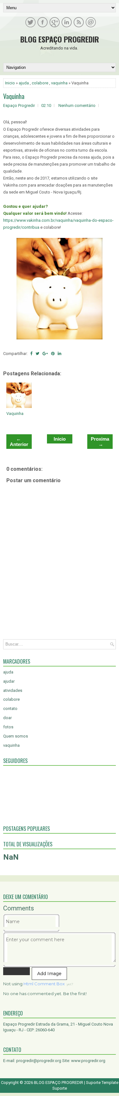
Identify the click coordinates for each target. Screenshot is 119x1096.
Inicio (10, 83)
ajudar (9, 681)
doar (7, 717)
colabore (40, 83)
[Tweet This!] (37, 353)
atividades (12, 690)
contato (10, 708)
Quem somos (15, 736)
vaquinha (59, 83)
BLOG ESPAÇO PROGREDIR (59, 39)
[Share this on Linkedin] (59, 353)
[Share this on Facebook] (31, 353)
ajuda (24, 83)
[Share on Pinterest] (53, 353)
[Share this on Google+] (45, 353)
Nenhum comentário (77, 105)
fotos (8, 727)
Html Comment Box (44, 983)
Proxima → (100, 441)
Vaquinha (13, 96)
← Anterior (19, 441)
